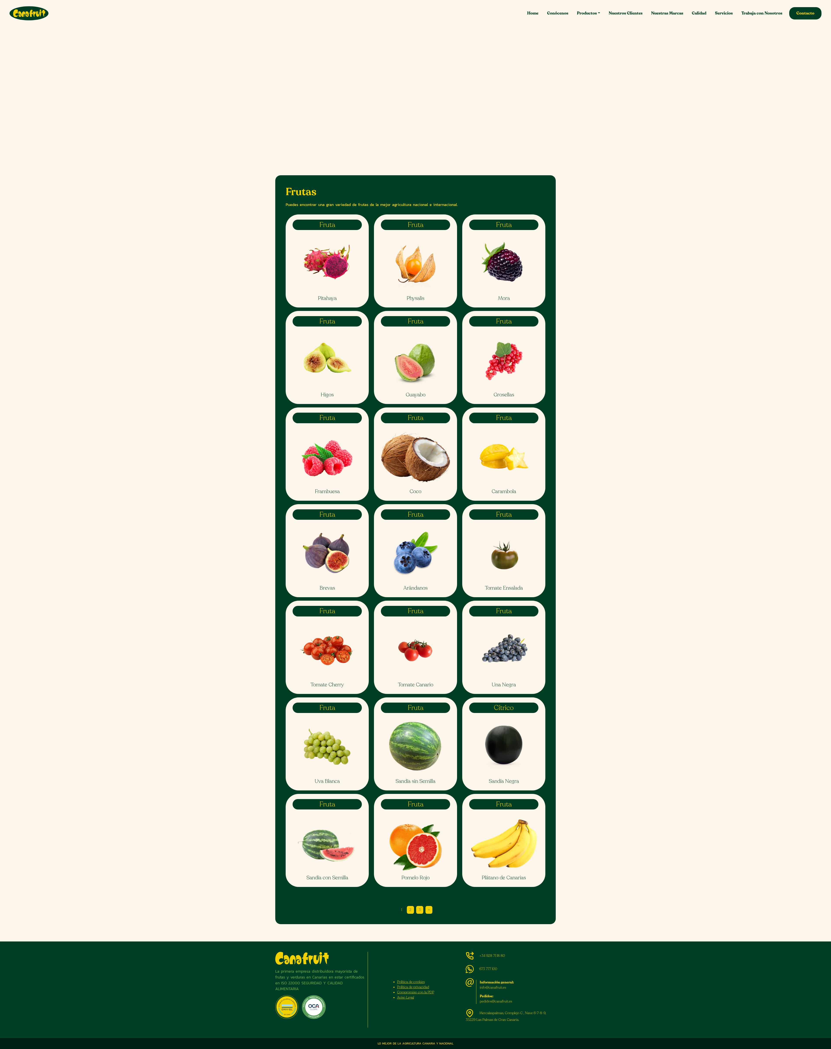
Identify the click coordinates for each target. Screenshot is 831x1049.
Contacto (805, 13)
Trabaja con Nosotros (761, 13)
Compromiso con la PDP (415, 992)
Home (532, 13)
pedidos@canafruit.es (496, 1001)
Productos (587, 13)
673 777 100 (488, 969)
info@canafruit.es (493, 987)
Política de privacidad (413, 987)
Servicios (724, 13)
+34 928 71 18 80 (492, 955)
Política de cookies (411, 982)
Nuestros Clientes (626, 13)
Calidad (699, 13)
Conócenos (557, 13)
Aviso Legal (405, 997)
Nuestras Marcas (667, 13)
